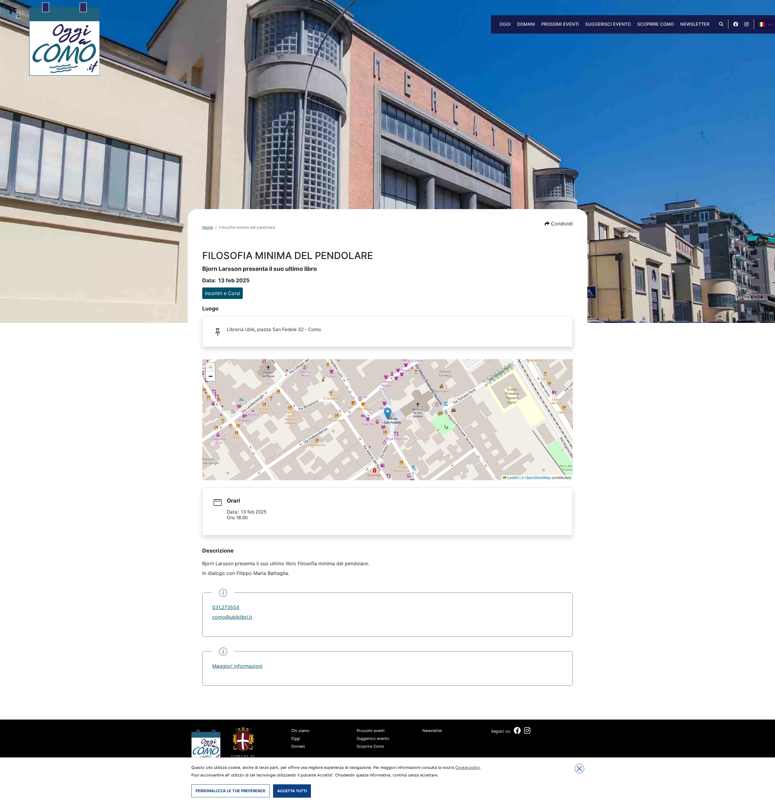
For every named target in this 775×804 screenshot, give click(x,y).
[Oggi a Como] (64, 38)
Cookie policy (467, 767)
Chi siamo (300, 730)
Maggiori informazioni (237, 666)
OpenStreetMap (538, 477)
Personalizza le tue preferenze (230, 791)
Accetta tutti (292, 791)
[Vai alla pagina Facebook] (735, 24)
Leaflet (512, 477)
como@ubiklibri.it (232, 617)
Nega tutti (579, 768)
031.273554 (225, 607)
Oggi (505, 24)
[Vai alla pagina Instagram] (746, 24)
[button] (559, 224)
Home (207, 227)
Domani (526, 24)
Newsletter (694, 24)
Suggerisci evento (608, 24)
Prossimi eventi (560, 24)
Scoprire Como (655, 24)
